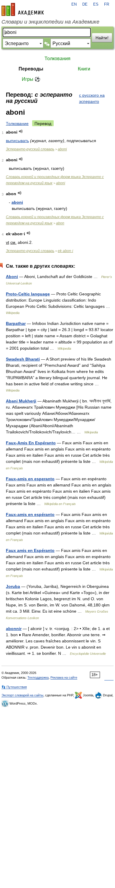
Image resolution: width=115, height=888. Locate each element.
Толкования (57, 58)
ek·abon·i (65, 251)
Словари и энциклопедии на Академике (50, 22)
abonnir (14, 628)
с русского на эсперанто (92, 98)
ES (95, 4)
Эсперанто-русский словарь (30, 149)
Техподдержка (38, 677)
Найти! (102, 37)
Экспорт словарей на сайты (22, 695)
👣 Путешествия (14, 687)
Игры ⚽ (31, 79)
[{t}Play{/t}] (21, 131)
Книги (84, 68)
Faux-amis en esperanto (30, 478)
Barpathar (16, 323)
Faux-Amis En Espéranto (31, 442)
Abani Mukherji (21, 401)
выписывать (17, 140)
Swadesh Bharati (23, 359)
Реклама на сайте (63, 677)
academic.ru (22, 9)
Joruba (13, 586)
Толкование (17, 123)
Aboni (12, 276)
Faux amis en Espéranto (30, 550)
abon (60, 223)
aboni (62, 149)
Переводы (31, 68)
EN (74, 4)
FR (106, 4)
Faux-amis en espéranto (30, 514)
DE (85, 4)
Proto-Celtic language (28, 294)
